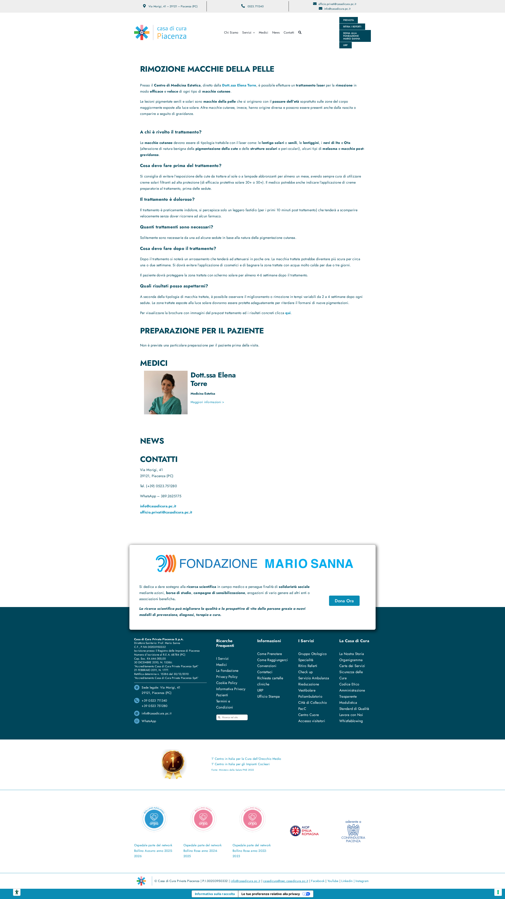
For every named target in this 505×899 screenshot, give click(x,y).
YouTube (333, 881)
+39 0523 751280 (154, 706)
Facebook (318, 881)
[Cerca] (299, 32)
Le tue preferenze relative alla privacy (270, 894)
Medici (221, 664)
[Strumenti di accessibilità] (17, 892)
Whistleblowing (351, 721)
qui (288, 312)
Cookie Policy (227, 682)
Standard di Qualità (354, 708)
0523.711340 (256, 6)
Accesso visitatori (311, 721)
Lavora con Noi (351, 714)
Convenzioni (266, 665)
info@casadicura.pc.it (337, 9)
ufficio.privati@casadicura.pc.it (337, 4)
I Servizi (222, 658)
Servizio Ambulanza (313, 678)
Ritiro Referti (307, 665)
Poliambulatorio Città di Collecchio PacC (312, 702)
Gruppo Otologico (312, 653)
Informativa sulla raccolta (215, 894)
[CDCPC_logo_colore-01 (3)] (160, 26)
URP (260, 690)
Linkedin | (348, 881)
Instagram (361, 881)
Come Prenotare (269, 653)
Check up (305, 672)
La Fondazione (227, 670)
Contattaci (265, 672)
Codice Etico (349, 684)
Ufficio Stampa (268, 696)
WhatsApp (149, 721)
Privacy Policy (227, 676)
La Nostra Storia (351, 653)
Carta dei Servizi (352, 665)
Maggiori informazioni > (207, 402)
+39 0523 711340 (154, 700)
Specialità (305, 660)
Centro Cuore (308, 714)
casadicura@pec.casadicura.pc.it (285, 881)
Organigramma (351, 660)
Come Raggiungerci (272, 660)
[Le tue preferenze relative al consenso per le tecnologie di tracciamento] (498, 892)
